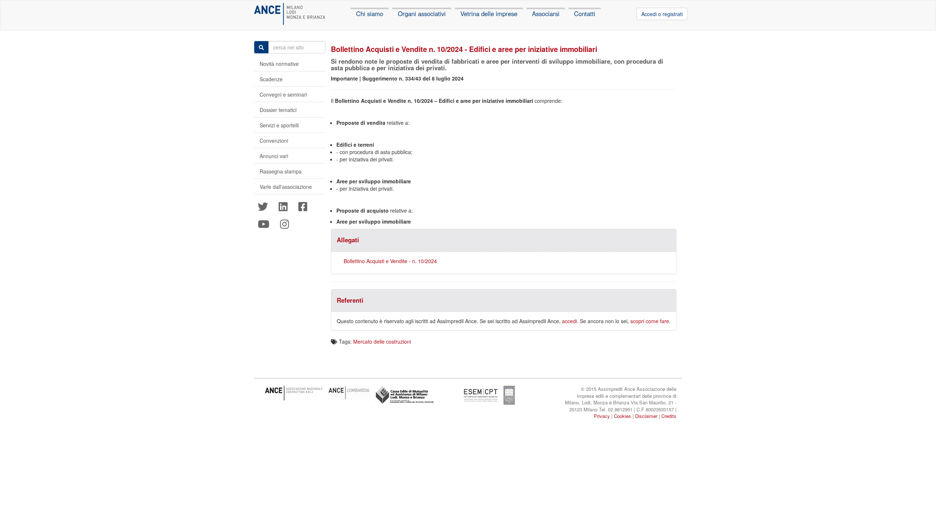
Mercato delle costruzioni (382, 341)
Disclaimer (646, 415)
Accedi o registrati (662, 14)
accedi (569, 321)
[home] (289, 14)
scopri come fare (649, 321)
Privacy (602, 415)
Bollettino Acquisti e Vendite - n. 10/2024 (390, 261)
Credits (668, 415)
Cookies (622, 415)
